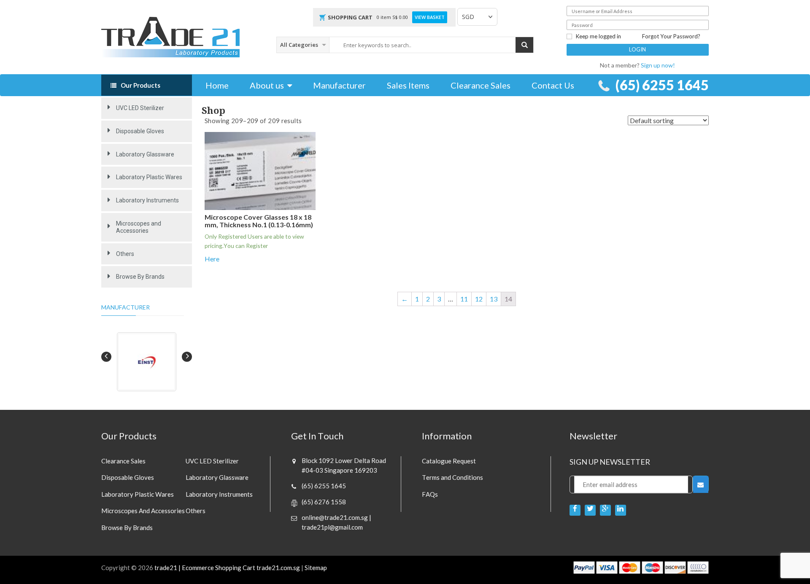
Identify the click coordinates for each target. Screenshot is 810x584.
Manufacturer (339, 85)
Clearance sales (123, 461)
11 (464, 299)
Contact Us (553, 85)
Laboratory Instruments (147, 200)
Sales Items (408, 85)
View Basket (430, 17)
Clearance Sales (480, 85)
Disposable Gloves (140, 131)
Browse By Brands (140, 276)
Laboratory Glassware (145, 154)
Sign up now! (658, 65)
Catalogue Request (449, 461)
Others (125, 253)
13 (493, 299)
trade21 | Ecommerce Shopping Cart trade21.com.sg (227, 567)
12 (479, 299)
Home (217, 85)
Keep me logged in (598, 36)
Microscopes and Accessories (138, 227)
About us (267, 85)
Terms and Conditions (452, 477)
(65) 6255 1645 (662, 85)
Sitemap (316, 567)
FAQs (430, 494)
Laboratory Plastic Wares (149, 177)
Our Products (140, 85)
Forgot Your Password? (671, 36)
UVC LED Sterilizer (140, 108)
